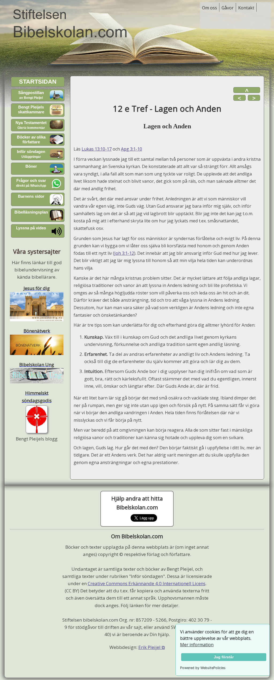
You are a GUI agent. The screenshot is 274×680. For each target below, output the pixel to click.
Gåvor (228, 8)
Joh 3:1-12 (124, 253)
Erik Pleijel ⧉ (151, 647)
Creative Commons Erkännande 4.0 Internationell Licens (147, 583)
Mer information (197, 645)
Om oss (209, 8)
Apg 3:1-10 (131, 149)
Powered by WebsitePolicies (203, 668)
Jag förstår (224, 657)
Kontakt (246, 8)
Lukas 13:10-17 (97, 149)
